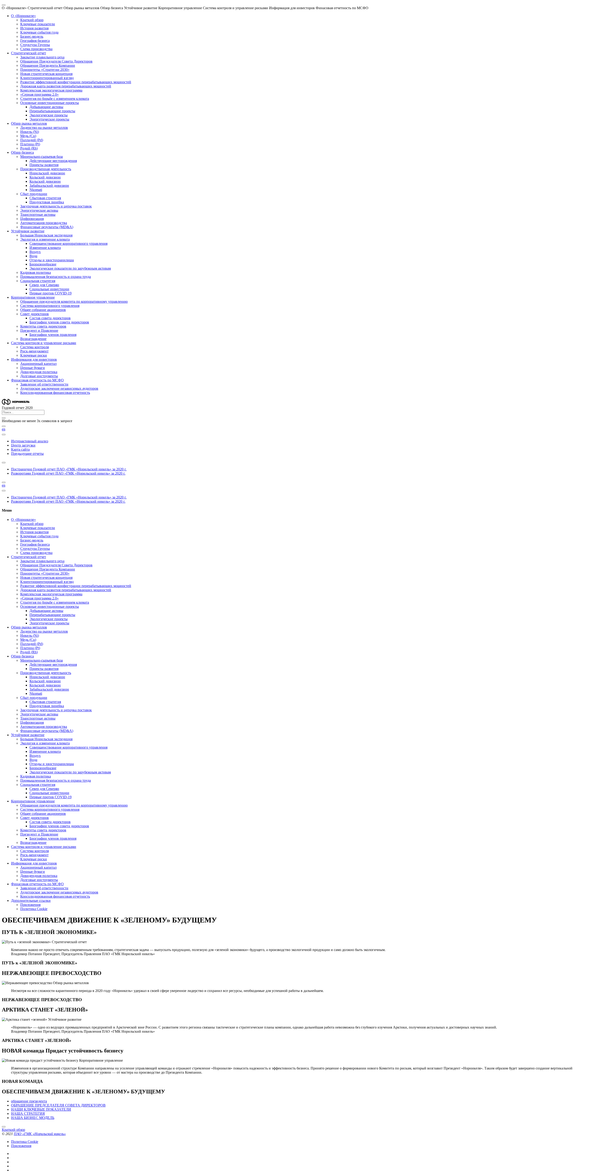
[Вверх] (4, 1126)
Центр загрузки (23, 445)
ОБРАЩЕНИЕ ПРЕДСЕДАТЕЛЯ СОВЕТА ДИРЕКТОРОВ (58, 1105)
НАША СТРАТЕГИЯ (28, 1113)
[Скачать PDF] (4, 462)
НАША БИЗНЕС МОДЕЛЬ (32, 1118)
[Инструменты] (4, 434)
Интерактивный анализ (29, 441)
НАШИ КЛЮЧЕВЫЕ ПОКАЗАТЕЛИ (41, 1109)
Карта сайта (20, 449)
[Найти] (4, 426)
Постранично (69, 469)
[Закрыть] (4, 418)
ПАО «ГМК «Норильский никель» (40, 1134)
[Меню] (4, 5)
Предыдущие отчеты (27, 453)
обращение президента (29, 1101)
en (3, 429)
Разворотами (68, 473)
